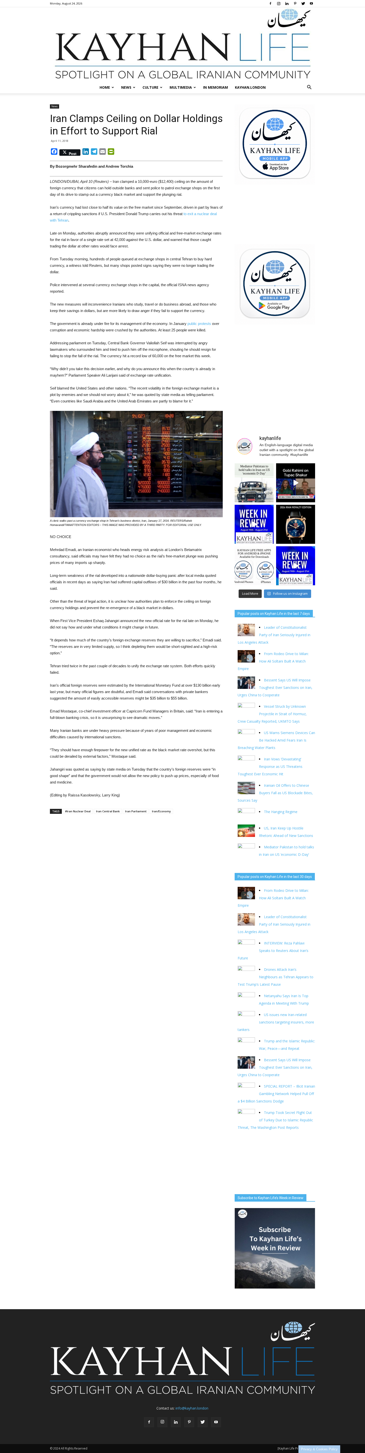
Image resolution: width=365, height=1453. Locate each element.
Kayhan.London (250, 87)
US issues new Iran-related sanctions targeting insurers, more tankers (276, 1022)
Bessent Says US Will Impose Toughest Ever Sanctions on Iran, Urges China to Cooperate (275, 687)
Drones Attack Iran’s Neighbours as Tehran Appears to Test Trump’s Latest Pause (275, 977)
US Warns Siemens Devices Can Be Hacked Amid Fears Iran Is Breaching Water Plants (276, 740)
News (126, 87)
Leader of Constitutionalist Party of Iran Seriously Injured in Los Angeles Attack (274, 635)
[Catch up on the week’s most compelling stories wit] (295, 565)
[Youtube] (311, 3)
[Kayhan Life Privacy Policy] (296, 1448)
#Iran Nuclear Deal (78, 811)
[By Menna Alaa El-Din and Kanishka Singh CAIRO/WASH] (254, 482)
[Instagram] (278, 3)
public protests (199, 323)
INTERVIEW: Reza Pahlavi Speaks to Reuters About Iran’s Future (273, 950)
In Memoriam (215, 87)
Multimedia (181, 87)
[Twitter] (303, 3)
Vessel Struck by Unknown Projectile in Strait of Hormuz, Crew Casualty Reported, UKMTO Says (272, 714)
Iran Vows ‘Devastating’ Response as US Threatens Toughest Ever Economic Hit (270, 766)
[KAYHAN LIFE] (182, 44)
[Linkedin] (287, 3)
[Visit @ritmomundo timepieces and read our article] (295, 524)
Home (105, 87)
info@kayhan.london (192, 1408)
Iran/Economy (161, 811)
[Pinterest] (295, 3)
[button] (309, 87)
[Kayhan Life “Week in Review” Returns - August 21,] (254, 524)
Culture (150, 87)
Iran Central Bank (108, 811)
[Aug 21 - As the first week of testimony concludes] (295, 482)
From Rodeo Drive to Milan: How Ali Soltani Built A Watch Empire (273, 661)
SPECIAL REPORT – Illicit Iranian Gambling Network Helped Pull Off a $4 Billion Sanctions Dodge (276, 1093)
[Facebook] (270, 3)
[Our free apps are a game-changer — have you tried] (254, 565)
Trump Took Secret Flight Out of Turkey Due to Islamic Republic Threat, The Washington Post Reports (275, 1120)
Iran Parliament (135, 811)
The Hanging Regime (280, 811)
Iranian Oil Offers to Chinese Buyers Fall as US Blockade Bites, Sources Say (275, 793)
